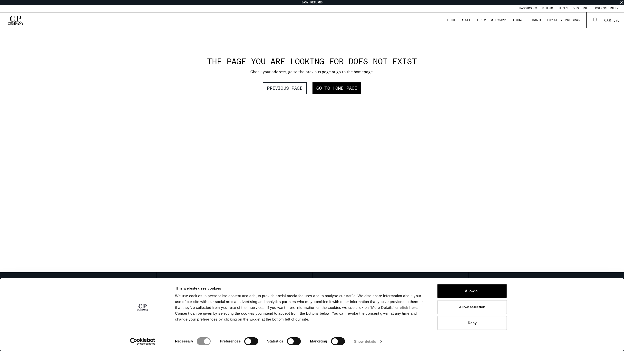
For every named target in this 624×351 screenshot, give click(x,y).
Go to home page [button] (336, 88)
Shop (451, 20)
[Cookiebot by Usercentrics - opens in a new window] (142, 341)
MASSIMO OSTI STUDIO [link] (536, 8)
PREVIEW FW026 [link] (492, 20)
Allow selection (472, 307)
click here (408, 307)
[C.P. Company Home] (15, 20)
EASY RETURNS (312, 2)
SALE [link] (466, 20)
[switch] (251, 341)
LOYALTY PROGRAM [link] (564, 20)
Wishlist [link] (581, 8)
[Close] (621, 2)
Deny (472, 323)
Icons (518, 20)
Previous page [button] (284, 88)
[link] (612, 20)
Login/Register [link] (606, 8)
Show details (365, 341)
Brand (535, 20)
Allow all (472, 291)
